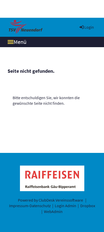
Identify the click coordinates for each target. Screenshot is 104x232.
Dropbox (87, 205)
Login (89, 27)
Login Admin (65, 205)
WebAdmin (53, 211)
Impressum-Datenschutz (30, 205)
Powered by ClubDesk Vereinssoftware (50, 200)
